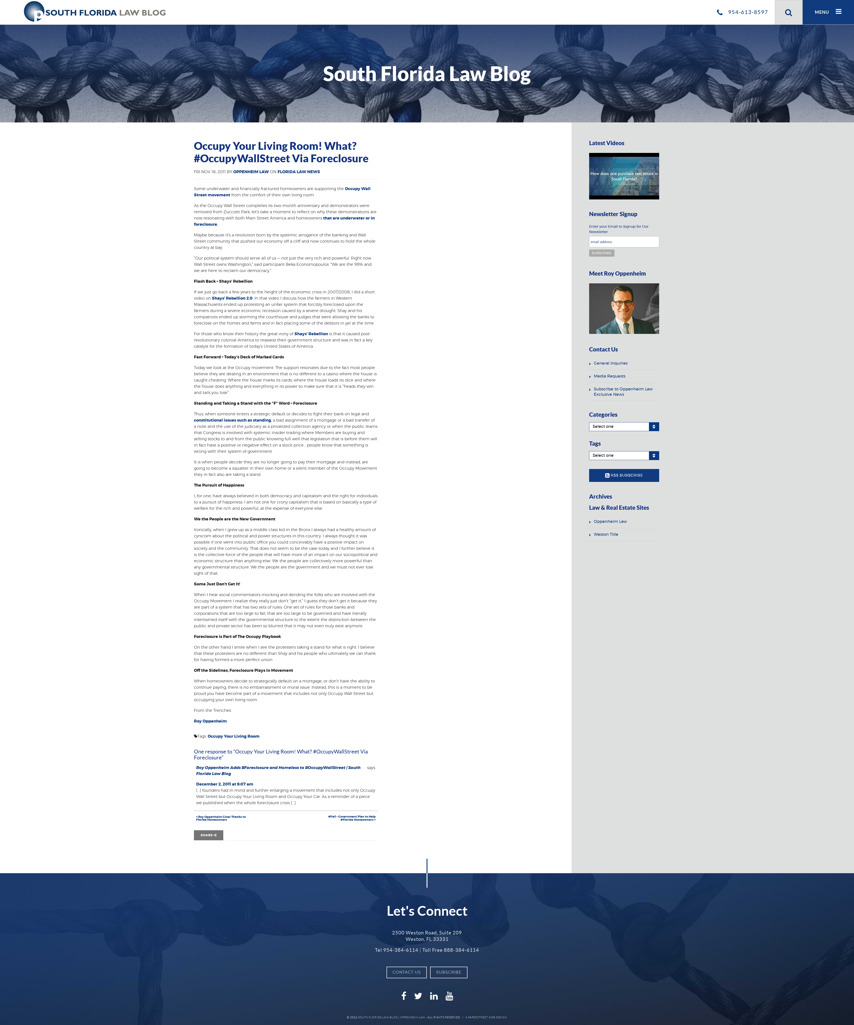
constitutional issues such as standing (232, 420)
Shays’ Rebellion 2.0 (232, 298)
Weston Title (606, 535)
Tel (396, 950)
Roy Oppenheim (210, 721)
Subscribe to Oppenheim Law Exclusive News (623, 392)
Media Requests (609, 376)
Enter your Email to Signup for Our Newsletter (619, 229)
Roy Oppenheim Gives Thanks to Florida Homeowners (221, 818)
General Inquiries (611, 363)
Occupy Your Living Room (234, 737)
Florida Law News (299, 172)
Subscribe (448, 972)
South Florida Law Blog (378, 1017)
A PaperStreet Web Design (486, 1017)
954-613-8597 (747, 12)
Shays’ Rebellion (311, 334)
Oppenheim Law (251, 172)
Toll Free (450, 950)
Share (207, 835)
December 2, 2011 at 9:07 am (224, 784)
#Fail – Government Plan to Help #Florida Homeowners (352, 818)
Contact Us (407, 972)
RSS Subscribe (626, 475)
